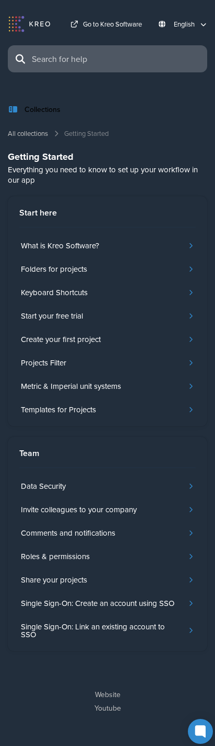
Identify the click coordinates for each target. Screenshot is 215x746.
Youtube (107, 708)
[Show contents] (16, 109)
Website (108, 694)
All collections (28, 133)
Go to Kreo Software (112, 24)
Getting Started (86, 133)
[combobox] (116, 58)
